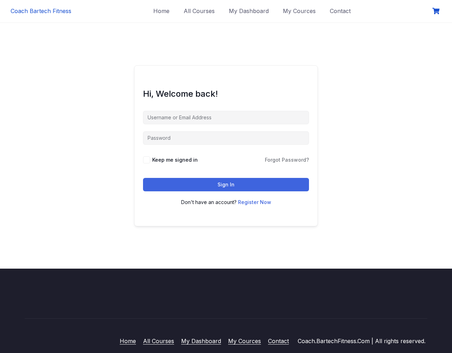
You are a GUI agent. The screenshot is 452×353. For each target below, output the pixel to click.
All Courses (199, 10)
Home (161, 10)
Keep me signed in (175, 160)
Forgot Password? (287, 160)
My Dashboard (249, 10)
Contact (340, 10)
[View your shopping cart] (436, 11)
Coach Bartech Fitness (41, 10)
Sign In (226, 184)
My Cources (299, 10)
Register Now (254, 202)
